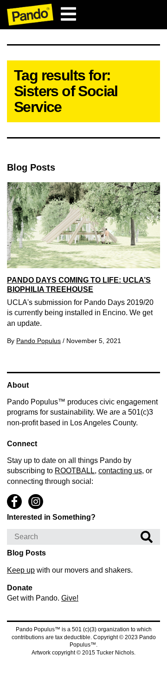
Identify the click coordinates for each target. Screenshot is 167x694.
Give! (69, 598)
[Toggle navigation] (68, 14)
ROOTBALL (75, 471)
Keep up (21, 570)
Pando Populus (38, 340)
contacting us (120, 471)
